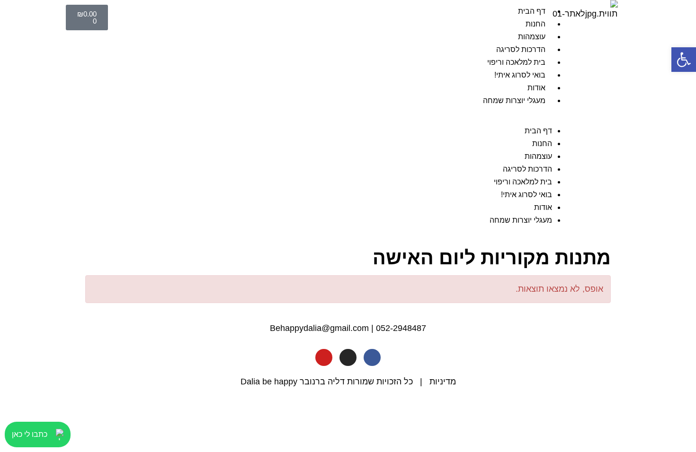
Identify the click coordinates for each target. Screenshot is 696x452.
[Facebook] (372, 357)
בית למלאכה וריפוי (516, 62)
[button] (344, 118)
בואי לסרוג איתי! (519, 75)
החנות (535, 24)
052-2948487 (401, 328)
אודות (536, 88)
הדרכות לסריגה (520, 49)
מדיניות (442, 381)
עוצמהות (531, 37)
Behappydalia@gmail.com (319, 328)
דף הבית (531, 11)
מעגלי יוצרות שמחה (514, 100)
